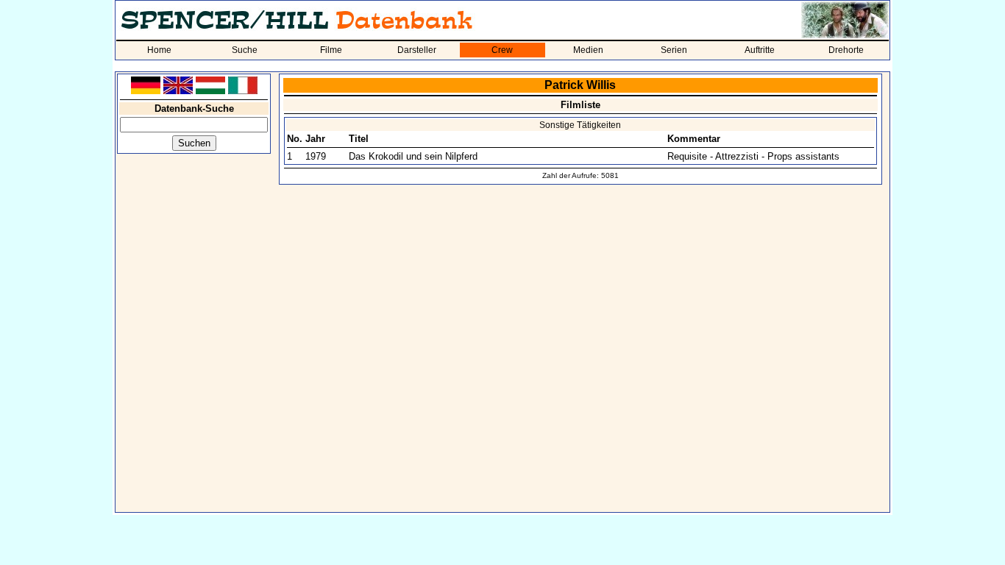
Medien (588, 50)
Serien (674, 50)
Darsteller (416, 50)
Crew (502, 50)
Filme (331, 50)
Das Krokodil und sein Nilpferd (413, 156)
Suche (245, 50)
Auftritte (760, 50)
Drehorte (846, 50)
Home (159, 50)
